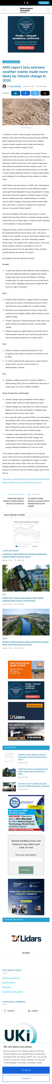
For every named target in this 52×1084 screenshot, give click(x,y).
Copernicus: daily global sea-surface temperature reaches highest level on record (24, 555)
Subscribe (44, 3)
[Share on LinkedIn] (15, 93)
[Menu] (4, 9)
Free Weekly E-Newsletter (12, 992)
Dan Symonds (15, 86)
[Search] (48, 9)
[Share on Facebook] (25, 93)
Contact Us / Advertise (11, 978)
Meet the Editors (8, 982)
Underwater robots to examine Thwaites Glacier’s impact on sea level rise (13, 501)
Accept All (26, 1070)
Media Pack (6, 987)
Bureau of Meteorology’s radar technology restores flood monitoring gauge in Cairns (25, 643)
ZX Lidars (26, 953)
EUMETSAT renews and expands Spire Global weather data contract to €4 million (23, 599)
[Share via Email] (45, 93)
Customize (26, 1078)
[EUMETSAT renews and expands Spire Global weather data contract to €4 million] (26, 578)
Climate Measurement (11, 62)
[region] (26, 1063)
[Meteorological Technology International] (26, 10)
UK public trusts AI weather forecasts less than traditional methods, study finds (34, 784)
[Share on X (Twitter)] (35, 93)
